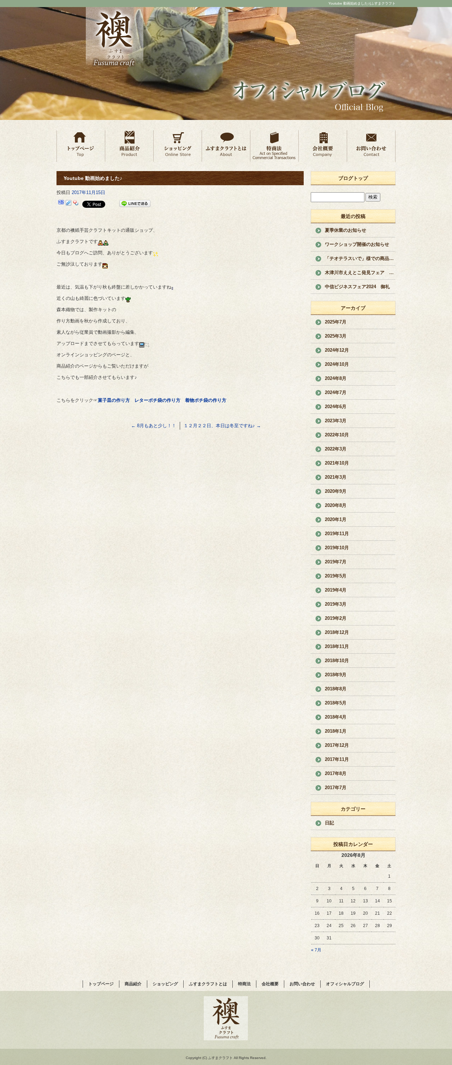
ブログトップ (353, 178)
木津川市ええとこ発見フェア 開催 (360, 272)
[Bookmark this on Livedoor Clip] (68, 203)
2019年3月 (335, 604)
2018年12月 (337, 632)
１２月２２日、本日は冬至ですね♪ (222, 425)
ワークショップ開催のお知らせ (357, 244)
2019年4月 (335, 590)
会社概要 (322, 145)
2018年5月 (335, 703)
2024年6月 (335, 406)
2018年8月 (335, 688)
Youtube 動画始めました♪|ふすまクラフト (362, 3)
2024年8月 (335, 378)
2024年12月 (337, 350)
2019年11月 (337, 533)
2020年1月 (335, 519)
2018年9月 (335, 674)
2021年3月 (335, 477)
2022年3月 (335, 449)
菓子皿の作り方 (114, 400)
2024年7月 (335, 392)
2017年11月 (337, 759)
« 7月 (316, 950)
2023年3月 (335, 420)
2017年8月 (335, 773)
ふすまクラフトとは (226, 145)
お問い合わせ (371, 145)
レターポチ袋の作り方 (157, 400)
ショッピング (177, 145)
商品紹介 (129, 145)
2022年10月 (337, 434)
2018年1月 (335, 731)
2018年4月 (335, 717)
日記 (329, 822)
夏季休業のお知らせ (345, 230)
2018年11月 (337, 646)
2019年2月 (335, 618)
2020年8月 (335, 505)
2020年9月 (335, 491)
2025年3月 (335, 336)
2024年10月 (337, 364)
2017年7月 (335, 787)
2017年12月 (337, 745)
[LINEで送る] (134, 203)
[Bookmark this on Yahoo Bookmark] (76, 203)
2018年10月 (337, 660)
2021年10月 (337, 463)
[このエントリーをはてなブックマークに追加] (61, 203)
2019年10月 (337, 547)
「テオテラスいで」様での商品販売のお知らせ (360, 258)
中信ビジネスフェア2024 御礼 (357, 286)
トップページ (80, 145)
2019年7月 (335, 561)
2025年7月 (335, 322)
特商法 (274, 145)
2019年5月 (335, 576)
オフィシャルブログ (345, 983)
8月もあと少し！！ (153, 425)
